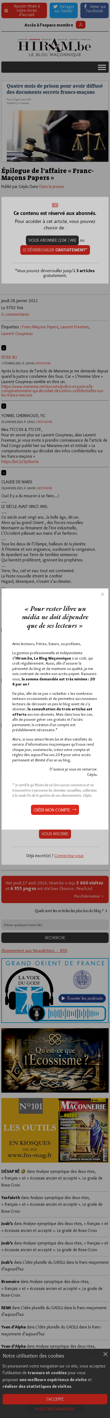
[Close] (102, 594)
